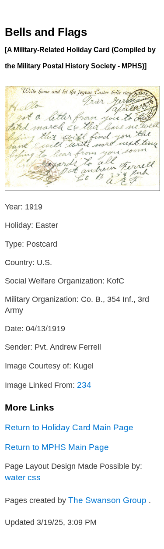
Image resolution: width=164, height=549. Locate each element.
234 (84, 385)
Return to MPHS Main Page (57, 447)
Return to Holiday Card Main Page (69, 427)
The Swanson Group (108, 500)
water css (23, 477)
